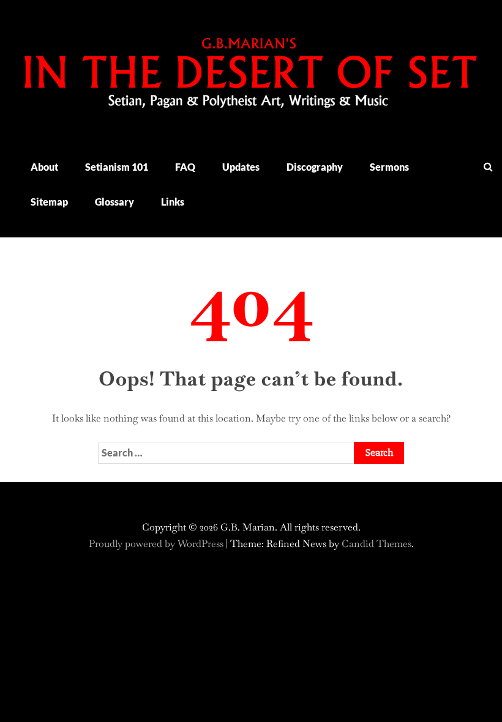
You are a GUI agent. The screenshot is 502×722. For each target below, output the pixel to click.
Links (172, 201)
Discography (315, 167)
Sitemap (49, 201)
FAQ (185, 167)
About (44, 167)
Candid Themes (376, 543)
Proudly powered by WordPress (157, 543)
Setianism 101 (116, 167)
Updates (241, 167)
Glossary (114, 201)
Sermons (389, 167)
